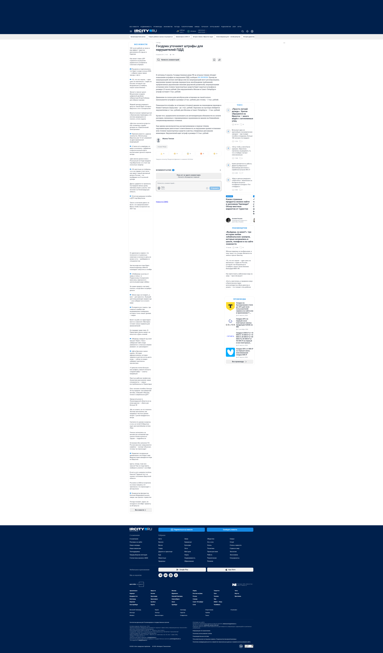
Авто (160, 539)
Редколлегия (226, 26)
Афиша (197, 26)
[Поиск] (242, 31)
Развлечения (212, 558)
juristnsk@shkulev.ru (175, 639)
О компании (134, 539)
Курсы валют (215, 26)
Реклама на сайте (136, 542)
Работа (209, 555)
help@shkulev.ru (142, 640)
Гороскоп (204, 26)
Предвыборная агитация (138, 555)
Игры (239, 26)
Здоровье (161, 561)
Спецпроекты (234, 558)
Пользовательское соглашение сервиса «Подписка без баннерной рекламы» (215, 639)
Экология (233, 552)
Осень (209, 545)
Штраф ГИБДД (162, 146)
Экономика (234, 555)
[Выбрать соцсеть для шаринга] (219, 60)
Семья (232, 539)
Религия (210, 561)
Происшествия (212, 552)
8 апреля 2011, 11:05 (162, 54)
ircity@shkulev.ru (151, 637)
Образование (189, 561)
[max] (171, 575)
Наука (186, 555)
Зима (186, 539)
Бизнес (160, 542)
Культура (187, 545)
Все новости (134, 26)
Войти (163, 189)
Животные (162, 558)
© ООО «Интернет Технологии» (161, 646)
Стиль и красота (235, 545)
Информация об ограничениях (201, 630)
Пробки (192, 31)
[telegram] (160, 575)
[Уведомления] (247, 31)
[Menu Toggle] (130, 31)
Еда (159, 555)
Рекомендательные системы (201, 636)
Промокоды (157, 26)
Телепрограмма (187, 26)
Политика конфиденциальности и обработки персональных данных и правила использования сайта (221, 642)
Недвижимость (146, 26)
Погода (177, 26)
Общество (210, 539)
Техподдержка (135, 552)
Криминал (188, 542)
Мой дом (187, 552)
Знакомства (168, 26)
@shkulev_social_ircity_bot (211, 625)
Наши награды (135, 545)
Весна (160, 545)
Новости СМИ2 (162, 202)
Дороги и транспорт (165, 552)
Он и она (210, 542)
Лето (186, 548)
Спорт (232, 542)
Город (160, 548)
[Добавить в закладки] (214, 60)
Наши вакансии (135, 548)
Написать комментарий (170, 60)
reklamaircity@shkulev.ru (229, 623)
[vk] (166, 575)
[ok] (176, 575)
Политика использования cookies (202, 633)
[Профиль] (252, 31)
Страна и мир (234, 548)
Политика (210, 548)
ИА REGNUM (203, 77)
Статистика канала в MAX (139, 558)
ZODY (234, 26)
